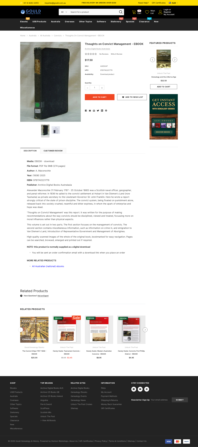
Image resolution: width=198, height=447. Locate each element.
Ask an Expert (43, 296)
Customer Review (53, 151)
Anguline (44, 400)
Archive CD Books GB (49, 392)
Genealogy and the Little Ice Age (163, 77)
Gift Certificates (159, 3)
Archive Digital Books (80, 388)
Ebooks (24, 21)
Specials (130, 21)
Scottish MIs (45, 412)
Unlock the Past (47, 416)
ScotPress (44, 408)
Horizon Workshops (59, 441)
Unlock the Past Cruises (81, 404)
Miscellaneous (27, 27)
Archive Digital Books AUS (51, 388)
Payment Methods (109, 396)
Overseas (69, 21)
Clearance (144, 21)
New (156, 21)
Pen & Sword (46, 404)
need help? (143, 3)
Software (101, 21)
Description (30, 151)
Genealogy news (78, 400)
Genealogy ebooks (79, 392)
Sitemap (74, 408)
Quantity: (88, 83)
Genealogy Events (79, 396)
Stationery (116, 21)
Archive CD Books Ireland (51, 396)
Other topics (85, 21)
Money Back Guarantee (111, 404)
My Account (169, 14)
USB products (39, 21)
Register (167, 12)
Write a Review (116, 54)
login (166, 9)
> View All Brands (48, 420)
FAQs (103, 388)
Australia (55, 21)
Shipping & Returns (109, 400)
